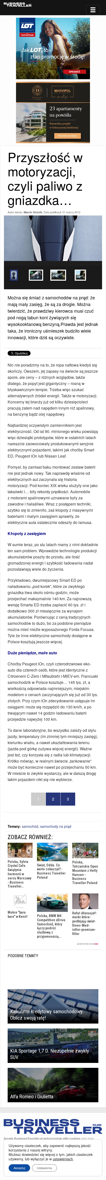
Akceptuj (19, 1168)
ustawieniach (63, 1159)
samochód (30, 826)
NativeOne (53, 944)
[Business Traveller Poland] (18, 4)
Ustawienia (44, 1168)
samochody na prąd (55, 826)
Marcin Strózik (33, 212)
